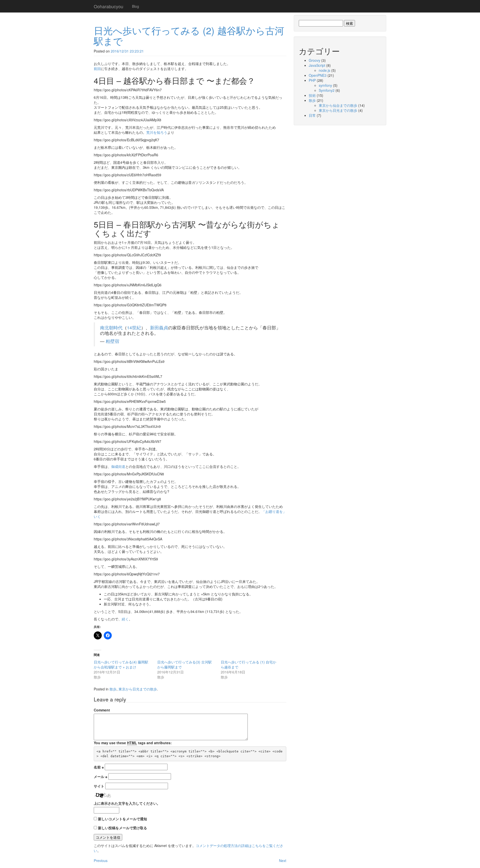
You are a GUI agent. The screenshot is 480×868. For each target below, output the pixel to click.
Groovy (314, 60)
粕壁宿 (112, 341)
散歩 (113, 688)
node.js (324, 70)
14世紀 (134, 327)
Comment (102, 709)
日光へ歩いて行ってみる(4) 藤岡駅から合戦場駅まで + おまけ (121, 664)
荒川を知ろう (156, 132)
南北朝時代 (111, 327)
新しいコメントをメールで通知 (122, 818)
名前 (99, 766)
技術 (312, 95)
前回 (97, 68)
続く (125, 618)
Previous (101, 860)
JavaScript (317, 65)
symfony (325, 85)
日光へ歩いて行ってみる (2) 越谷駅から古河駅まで (189, 35)
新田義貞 (159, 327)
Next (282, 860)
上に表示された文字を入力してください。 (127, 803)
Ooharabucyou (108, 6)
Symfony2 (326, 90)
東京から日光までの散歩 (137, 688)
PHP (312, 80)
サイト (99, 785)
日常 (312, 115)
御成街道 (118, 466)
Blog (135, 6)
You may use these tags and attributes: (133, 742)
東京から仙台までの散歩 (338, 105)
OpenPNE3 (317, 75)
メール (100, 776)
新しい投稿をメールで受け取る (122, 827)
